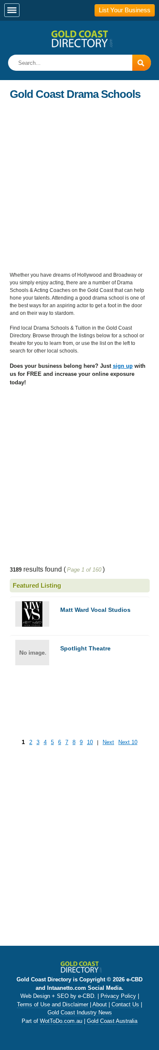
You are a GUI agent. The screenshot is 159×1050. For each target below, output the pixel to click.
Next (108, 742)
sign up (123, 366)
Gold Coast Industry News (79, 1012)
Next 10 (127, 742)
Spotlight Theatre (85, 648)
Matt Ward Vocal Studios (95, 609)
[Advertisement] (79, 184)
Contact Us (125, 1004)
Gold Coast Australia (112, 1021)
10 (90, 742)
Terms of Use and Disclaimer (52, 1004)
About (99, 1004)
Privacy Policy (118, 996)
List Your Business (125, 10)
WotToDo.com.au (61, 1021)
